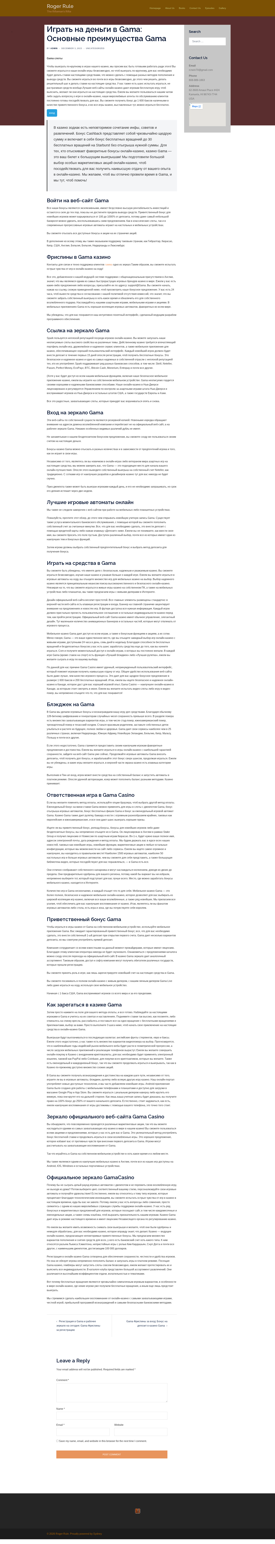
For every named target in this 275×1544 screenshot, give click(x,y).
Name (60, 1408)
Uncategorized (95, 48)
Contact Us (195, 8)
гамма (108, 264)
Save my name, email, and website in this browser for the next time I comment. (103, 1441)
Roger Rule (60, 6)
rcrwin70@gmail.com (201, 70)
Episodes (209, 8)
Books (182, 8)
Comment (62, 1380)
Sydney (97, 1533)
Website (118, 1425)
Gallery (222, 8)
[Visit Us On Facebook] (137, 1510)
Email (60, 1425)
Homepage (155, 8)
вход (52, 113)
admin (54, 48)
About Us (169, 8)
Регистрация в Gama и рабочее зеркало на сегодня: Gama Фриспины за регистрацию (78, 1325)
